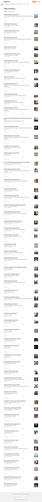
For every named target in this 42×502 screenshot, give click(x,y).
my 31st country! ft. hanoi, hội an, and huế (12, 402)
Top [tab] (8, 11)
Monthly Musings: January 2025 (11, 345)
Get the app (26, 496)
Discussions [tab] (12, 11)
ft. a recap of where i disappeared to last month (13, 236)
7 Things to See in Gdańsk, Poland (11, 228)
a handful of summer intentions (10, 48)
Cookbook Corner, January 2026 (11, 146)
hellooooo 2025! (7, 347)
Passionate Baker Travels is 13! (11, 290)
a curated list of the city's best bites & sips (12, 222)
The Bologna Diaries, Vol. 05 (10, 101)
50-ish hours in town (8, 314)
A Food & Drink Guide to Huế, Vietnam (12, 354)
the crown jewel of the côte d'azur (10, 32)
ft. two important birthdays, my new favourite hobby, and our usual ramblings (16, 110)
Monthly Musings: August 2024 (11, 460)
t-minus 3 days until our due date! (10, 206)
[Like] (4, 58)
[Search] (37, 11)
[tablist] (9, 11)
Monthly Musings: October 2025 (11, 195)
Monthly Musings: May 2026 (10, 83)
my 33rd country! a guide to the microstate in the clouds (14, 78)
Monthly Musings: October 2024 (11, 414)
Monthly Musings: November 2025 (12, 179)
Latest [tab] (6, 11)
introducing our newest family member (11, 190)
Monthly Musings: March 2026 (11, 126)
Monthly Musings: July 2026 (10, 37)
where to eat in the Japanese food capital (11, 478)
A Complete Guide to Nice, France (11, 30)
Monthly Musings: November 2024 (12, 384)
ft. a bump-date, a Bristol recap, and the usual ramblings (14, 282)
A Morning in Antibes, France (10, 23)
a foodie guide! (7, 356)
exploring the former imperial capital (11, 372)
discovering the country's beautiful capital (12, 455)
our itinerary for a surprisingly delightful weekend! (13, 252)
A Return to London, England (10, 313)
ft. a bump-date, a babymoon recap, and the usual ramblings (15, 259)
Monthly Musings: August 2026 (11, 14)
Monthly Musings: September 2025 (12, 211)
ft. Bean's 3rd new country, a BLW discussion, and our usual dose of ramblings (16, 86)
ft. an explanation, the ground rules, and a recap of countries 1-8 (16, 448)
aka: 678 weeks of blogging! (9, 291)
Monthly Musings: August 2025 (11, 234)
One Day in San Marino (9, 76)
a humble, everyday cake (8, 268)
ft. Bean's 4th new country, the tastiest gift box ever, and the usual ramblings (18, 16)
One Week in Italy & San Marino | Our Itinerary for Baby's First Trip (18, 119)
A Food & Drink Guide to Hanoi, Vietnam (13, 378)
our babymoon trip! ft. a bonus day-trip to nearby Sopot (14, 229)
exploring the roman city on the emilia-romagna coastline (15, 95)
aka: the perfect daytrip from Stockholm (11, 275)
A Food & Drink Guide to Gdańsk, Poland (13, 221)
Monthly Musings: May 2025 (10, 281)
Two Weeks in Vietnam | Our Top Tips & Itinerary (15, 401)
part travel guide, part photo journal (11, 393)
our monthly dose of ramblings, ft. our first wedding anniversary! (16, 386)
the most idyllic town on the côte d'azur (11, 25)
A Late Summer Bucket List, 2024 (11, 467)
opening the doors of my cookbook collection (12, 147)
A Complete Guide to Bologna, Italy (12, 70)
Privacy (19, 494)
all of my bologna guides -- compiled (11, 71)
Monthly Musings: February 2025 (11, 329)
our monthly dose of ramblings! (10, 321)
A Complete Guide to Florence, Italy (12, 53)
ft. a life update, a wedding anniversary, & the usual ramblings (15, 181)
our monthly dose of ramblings (10, 462)
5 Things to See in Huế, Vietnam (11, 371)
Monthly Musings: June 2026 (11, 60)
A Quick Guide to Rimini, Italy (10, 94)
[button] (2, 4)
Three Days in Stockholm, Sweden (11, 297)
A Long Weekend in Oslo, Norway (11, 453)
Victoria (8, 17)
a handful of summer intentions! (10, 245)
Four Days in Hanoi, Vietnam (10, 391)
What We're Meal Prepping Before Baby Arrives (15, 205)
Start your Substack (18, 496)
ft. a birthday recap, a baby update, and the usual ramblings (15, 213)
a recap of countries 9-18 (8, 441)
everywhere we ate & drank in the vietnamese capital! (14, 379)
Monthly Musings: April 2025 (10, 304)
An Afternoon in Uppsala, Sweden (11, 274)
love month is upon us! (8, 330)
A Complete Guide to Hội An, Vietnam (12, 338)
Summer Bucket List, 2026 (10, 47)
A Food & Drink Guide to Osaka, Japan (12, 477)
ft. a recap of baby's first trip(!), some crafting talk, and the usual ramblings (18, 127)
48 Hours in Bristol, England (10, 251)
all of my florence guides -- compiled (11, 55)
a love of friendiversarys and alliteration (11, 409)
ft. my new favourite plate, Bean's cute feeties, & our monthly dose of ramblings (17, 171)
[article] (21, 16)
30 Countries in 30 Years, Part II (11, 440)
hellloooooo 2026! (7, 154)
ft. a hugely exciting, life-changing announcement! (13, 305)
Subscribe (34, 1)
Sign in (39, 1)
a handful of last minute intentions (10, 469)
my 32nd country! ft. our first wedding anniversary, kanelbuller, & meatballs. (18, 298)
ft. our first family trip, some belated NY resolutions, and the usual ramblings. (16, 138)
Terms (22, 494)
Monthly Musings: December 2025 (12, 169)
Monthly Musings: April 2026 (10, 107)
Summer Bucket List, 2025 (10, 244)
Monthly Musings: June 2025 (11, 258)
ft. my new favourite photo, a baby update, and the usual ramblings (16, 197)
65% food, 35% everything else (10, 340)
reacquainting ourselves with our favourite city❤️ (13, 102)
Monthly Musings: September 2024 (12, 424)
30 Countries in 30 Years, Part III (11, 430)
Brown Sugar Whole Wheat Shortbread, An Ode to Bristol (17, 162)
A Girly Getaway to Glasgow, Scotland (12, 407)
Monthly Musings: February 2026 (11, 135)
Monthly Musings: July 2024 (10, 483)
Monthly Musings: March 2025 (11, 320)
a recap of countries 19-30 (9, 432)
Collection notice (27, 494)
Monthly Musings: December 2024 (12, 361)
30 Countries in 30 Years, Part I (11, 447)
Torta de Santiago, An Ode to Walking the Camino (15, 267)
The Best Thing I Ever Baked (10, 188)
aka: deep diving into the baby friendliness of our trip (14, 121)
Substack (15, 499)
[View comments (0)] (14, 18)
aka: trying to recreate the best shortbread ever (13, 163)
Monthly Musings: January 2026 (11, 153)
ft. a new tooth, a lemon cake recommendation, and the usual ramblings (17, 39)
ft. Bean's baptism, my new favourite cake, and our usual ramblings (16, 62)
